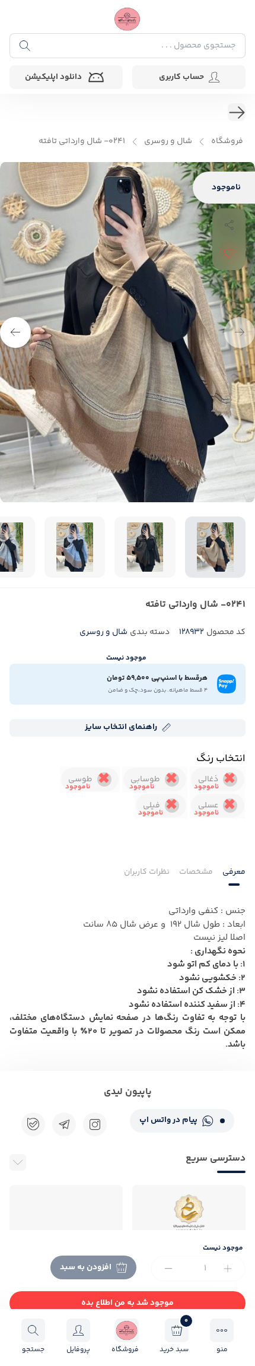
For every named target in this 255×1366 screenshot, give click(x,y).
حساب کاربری (181, 77)
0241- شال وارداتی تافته (82, 141)
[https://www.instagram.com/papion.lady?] (95, 1124)
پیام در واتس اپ (168, 1120)
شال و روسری (168, 141)
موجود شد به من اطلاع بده (127, 1303)
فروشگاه (227, 141)
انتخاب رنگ (221, 758)
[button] (15, 332)
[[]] (64, 1124)
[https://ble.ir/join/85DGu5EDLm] (33, 1124)
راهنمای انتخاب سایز (121, 727)
